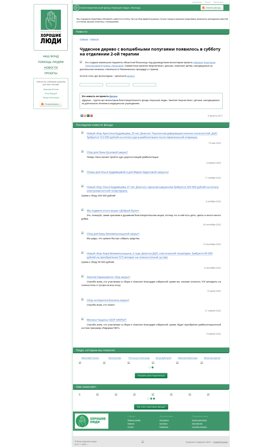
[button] (150, 367)
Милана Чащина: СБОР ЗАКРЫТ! (106, 319)
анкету (130, 75)
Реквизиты (164, 427)
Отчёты (131, 427)
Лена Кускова (114, 358)
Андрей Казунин (220, 442)
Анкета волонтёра (199, 420)
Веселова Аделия (212, 358)
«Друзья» (198, 62)
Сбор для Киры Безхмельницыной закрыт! (113, 233)
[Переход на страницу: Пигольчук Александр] (139, 362)
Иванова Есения (50, 89)
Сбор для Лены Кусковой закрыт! (107, 152)
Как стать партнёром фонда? (151, 406)
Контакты (197, 2)
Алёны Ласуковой (113, 65)
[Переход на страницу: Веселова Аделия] (212, 362)
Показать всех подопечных (151, 375)
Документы (164, 420)
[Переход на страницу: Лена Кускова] (114, 362)
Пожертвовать (52, 104)
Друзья (113, 96)
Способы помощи (199, 427)
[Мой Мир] (88, 116)
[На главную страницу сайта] (50, 27)
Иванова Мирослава (187, 358)
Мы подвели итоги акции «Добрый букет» (113, 210)
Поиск (208, 2)
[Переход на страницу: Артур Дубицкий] (163, 362)
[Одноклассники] (85, 116)
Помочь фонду (213, 7)
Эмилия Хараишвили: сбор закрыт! (108, 277)
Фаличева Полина (90, 358)
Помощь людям (51, 62)
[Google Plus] (91, 116)
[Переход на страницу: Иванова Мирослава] (187, 362)
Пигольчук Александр (139, 358)
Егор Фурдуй (51, 93)
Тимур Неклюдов (51, 97)
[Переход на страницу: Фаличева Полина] (90, 362)
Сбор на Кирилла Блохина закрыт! (108, 300)
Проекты (50, 73)
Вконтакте (218, 2)
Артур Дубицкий (163, 358)
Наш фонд (51, 56)
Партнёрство (197, 423)
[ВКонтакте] (82, 116)
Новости (51, 67)
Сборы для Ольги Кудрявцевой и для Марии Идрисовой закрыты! (128, 172)
